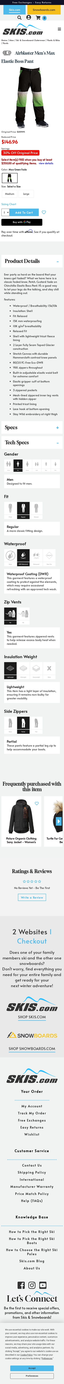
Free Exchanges (32, 1120)
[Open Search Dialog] (19, 18)
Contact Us (32, 1165)
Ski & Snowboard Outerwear (30, 40)
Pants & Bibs (53, 40)
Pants (5, 43)
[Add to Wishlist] (44, 212)
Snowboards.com (44, 9)
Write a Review (32, 897)
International (32, 1180)
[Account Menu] (28, 18)
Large (26, 193)
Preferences (32, 1376)
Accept (32, 1368)
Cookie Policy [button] (26, 1355)
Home (4, 40)
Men (11, 40)
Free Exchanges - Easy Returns (32, 2)
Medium (9, 193)
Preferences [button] (47, 1358)
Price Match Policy (32, 1194)
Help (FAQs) (32, 1201)
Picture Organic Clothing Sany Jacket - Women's (21, 840)
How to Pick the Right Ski (32, 1232)
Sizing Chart (8, 204)
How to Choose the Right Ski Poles (32, 1252)
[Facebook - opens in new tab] (21, 1285)
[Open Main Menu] (53, 29)
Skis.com (14, 9)
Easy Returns (32, 1127)
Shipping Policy (32, 1172)
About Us (32, 1268)
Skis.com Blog (32, 1261)
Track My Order (32, 1113)
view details (46, 163)
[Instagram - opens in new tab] (31, 1285)
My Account (32, 1106)
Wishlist (32, 1134)
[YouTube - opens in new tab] (42, 1285)
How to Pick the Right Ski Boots (32, 1241)
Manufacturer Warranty (32, 1187)
